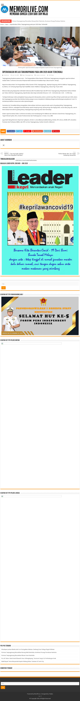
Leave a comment (40, 75)
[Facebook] (41, 696)
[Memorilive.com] (40, 8)
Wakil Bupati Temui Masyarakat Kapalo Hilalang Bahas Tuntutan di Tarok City (22, 661)
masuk (24, 160)
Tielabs (51, 694)
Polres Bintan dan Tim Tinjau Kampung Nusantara (67, 154)
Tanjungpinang (29, 75)
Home (2, 24)
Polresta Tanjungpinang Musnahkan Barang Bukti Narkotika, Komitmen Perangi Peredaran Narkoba (38, 21)
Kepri (6, 24)
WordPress (37, 694)
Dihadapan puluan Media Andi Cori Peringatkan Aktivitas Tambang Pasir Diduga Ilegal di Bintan (28, 649)
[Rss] (39, 696)
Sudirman (6, 75)
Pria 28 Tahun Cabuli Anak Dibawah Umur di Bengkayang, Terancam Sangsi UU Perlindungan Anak (28, 658)
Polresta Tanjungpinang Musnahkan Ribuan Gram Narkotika (17, 655)
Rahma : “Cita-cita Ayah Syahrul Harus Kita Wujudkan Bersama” (13, 154)
